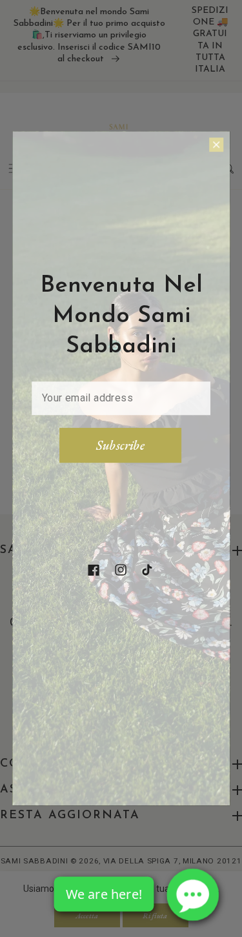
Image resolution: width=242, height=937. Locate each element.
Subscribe (120, 445)
